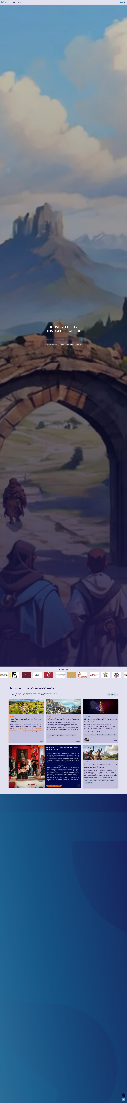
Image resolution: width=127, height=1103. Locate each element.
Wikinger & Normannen (51, 344)
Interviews (79, 344)
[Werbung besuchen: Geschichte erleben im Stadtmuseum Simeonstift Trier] (78, 785)
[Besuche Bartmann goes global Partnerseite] (111, 675)
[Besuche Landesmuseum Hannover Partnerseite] (65, 675)
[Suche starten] (81, 339)
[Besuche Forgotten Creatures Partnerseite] (54, 675)
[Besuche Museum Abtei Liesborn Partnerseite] (20, 675)
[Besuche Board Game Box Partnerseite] (122, 675)
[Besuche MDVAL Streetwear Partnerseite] (77, 675)
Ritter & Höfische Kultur (67, 344)
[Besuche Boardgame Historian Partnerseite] (88, 675)
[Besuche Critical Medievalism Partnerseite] (99, 675)
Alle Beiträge (112, 694)
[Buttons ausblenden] (125, 1093)
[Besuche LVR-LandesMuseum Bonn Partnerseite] (31, 675)
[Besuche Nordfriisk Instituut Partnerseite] (9, 675)
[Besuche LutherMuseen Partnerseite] (43, 675)
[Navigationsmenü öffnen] (124, 2)
